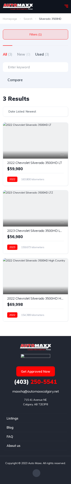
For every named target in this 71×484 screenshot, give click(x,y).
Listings (12, 418)
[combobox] (35, 112)
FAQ (10, 436)
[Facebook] (36, 473)
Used (42, 54)
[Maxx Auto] (18, 7)
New (23, 54)
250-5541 (35, 381)
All (7, 54)
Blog (10, 427)
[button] (35, 371)
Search (28, 18)
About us (13, 446)
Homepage (10, 18)
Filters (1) (35, 34)
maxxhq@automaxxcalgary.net (35, 391)
